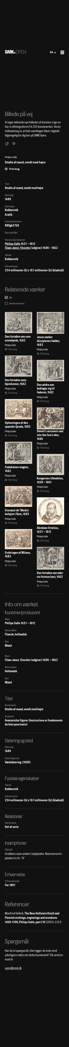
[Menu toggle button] (62, 52)
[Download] (7, 143)
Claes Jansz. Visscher (18, 248)
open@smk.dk (13, 968)
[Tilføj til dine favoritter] (14, 143)
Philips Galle (12, 244)
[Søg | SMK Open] (15, 52)
